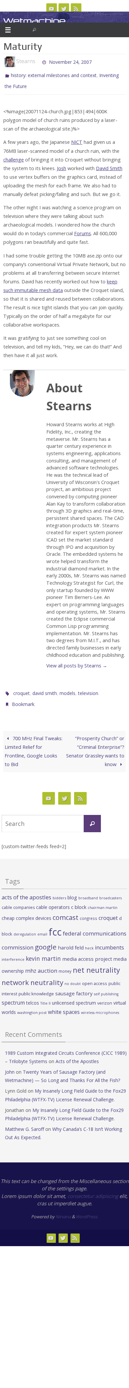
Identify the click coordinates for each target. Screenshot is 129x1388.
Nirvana (63, 1210)
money (65, 964)
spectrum (13, 996)
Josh (61, 165)
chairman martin (102, 901)
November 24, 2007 (70, 61)
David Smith (109, 165)
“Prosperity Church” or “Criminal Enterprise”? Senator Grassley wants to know (95, 745)
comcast (65, 911)
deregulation (25, 928)
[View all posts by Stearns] (38, 61)
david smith (44, 689)
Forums (82, 230)
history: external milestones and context (54, 74)
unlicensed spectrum (74, 997)
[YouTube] (51, 8)
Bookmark (23, 699)
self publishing (106, 987)
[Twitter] (64, 8)
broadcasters (110, 892)
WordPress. (87, 1210)
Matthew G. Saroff (24, 1123)
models (67, 689)
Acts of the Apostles (77, 1055)
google (46, 940)
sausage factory (74, 987)
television (88, 689)
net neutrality (96, 963)
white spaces (64, 1006)
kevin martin (43, 952)
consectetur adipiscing (92, 1189)
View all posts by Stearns (76, 662)
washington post (32, 1006)
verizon (104, 997)
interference (13, 952)
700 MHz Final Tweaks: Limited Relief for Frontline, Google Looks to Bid (34, 745)
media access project (87, 952)
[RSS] (76, 8)
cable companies (18, 901)
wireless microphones (100, 1006)
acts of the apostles (26, 891)
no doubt (72, 977)
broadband (88, 892)
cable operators (53, 901)
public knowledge (36, 987)
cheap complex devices (26, 912)
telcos (32, 997)
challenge (13, 156)
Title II (45, 997)
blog (72, 891)
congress (88, 912)
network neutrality (32, 976)
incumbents (109, 941)
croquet (21, 689)
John (10, 1066)
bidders (59, 891)
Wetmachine (34, 20)
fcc (55, 926)
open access (94, 977)
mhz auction (41, 964)
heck (89, 942)
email (42, 928)
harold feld (71, 941)
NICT (76, 139)
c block (78, 900)
